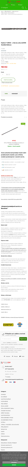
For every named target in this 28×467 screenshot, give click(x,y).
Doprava (3, 449)
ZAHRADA (3, 394)
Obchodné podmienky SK (6, 447)
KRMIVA (3, 434)
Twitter (22, 356)
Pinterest (16, 356)
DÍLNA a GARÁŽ (4, 406)
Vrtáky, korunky (15, 11)
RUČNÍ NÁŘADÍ (4, 401)
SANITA (2, 431)
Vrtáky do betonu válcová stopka (7, 12)
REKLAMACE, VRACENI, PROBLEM (9, 442)
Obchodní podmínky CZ (6, 445)
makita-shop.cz (4, 304)
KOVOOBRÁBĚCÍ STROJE (6, 420)
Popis (6, 93)
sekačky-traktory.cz (5, 306)
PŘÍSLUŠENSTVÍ (8, 11)
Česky (13, 5)
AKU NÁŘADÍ (4, 396)
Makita (6, 61)
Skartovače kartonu (5, 436)
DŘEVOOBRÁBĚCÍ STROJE (7, 417)
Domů (2, 11)
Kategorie (5, 7)
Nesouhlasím (14, 462)
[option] (14, 136)
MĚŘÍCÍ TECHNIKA (5, 413)
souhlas (8, 342)
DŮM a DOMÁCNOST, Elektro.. (7, 408)
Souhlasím (14, 464)
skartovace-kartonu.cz (6, 309)
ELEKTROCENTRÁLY (5, 415)
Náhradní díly (4, 429)
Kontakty (8, 376)
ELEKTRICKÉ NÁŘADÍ (6, 399)
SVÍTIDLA (3, 422)
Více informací (15, 460)
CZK (7, 5)
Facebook (7, 356)
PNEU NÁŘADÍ (4, 403)
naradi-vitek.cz (4, 312)
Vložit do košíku (8, 80)
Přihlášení (20, 4)
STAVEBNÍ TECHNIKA (6, 410)
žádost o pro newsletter (10, 342)
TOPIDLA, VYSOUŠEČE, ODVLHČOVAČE (10, 424)
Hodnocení (15, 93)
